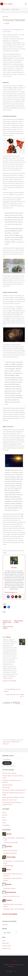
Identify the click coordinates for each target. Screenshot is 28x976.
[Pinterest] (12, 596)
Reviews (4, 820)
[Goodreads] (19, 596)
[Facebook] (8, 596)
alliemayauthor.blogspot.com (10, 592)
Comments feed (6, 946)
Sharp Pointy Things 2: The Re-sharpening (13, 909)
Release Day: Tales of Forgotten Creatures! (13, 797)
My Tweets (5, 924)
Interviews (4, 815)
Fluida (13, 971)
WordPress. (19, 971)
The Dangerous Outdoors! (10, 853)
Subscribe (7, 763)
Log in (3, 940)
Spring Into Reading (7, 785)
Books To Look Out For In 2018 (11, 896)
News (3, 817)
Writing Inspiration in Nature (18, 621)
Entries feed (5, 943)
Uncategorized (6, 825)
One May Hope (6, 787)
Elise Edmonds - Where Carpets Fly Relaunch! (14, 790)
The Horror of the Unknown (9, 773)
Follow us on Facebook (9, 914)
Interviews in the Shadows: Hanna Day (7, 622)
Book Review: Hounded (9, 888)
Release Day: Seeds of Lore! (9, 800)
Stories (4, 822)
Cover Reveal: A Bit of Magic (10, 842)
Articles (7, 9)
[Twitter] (16, 596)
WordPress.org (6, 948)
